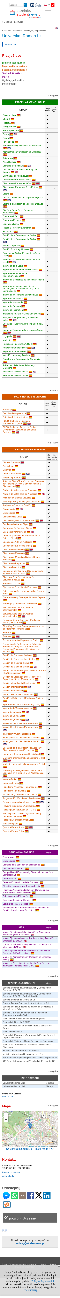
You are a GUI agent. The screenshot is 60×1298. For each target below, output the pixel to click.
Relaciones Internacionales (15, 371)
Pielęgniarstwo (9, 126)
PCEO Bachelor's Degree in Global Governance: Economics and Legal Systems (19, 429)
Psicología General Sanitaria (16, 819)
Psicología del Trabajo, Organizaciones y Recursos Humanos (22, 814)
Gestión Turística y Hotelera (16, 249)
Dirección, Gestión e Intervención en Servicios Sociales (20, 578)
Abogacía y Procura (12, 477)
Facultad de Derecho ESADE (16, 1022)
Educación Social (11, 224)
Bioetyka (7, 470)
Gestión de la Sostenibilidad (16, 663)
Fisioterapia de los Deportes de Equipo (21, 640)
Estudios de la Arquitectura (15, 417)
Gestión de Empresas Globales (17, 655)
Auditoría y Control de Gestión (17, 505)
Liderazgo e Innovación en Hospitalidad (21, 754)
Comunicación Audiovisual (15, 176)
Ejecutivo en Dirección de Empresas (20, 587)
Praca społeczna (11, 130)
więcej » (49, 853)
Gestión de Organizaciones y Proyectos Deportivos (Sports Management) (22, 677)
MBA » (5, 77)
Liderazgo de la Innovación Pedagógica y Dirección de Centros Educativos (22, 749)
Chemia (6, 119)
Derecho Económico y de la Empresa (21, 882)
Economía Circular (11, 583)
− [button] (6, 1119)
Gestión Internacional (13, 687)
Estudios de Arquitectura (14, 413)
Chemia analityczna (12, 473)
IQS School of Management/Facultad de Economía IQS (29, 1061)
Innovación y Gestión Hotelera (17, 734)
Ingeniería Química (12, 306)
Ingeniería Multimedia (13, 302)
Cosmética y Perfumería (14, 532)
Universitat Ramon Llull (14, 1083)
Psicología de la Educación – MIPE (19, 809)
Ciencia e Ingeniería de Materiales (19, 520)
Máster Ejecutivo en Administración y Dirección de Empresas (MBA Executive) (26, 933)
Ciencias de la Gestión (14, 868)
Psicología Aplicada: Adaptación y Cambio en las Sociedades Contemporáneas (26, 891)
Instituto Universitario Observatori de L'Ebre (23, 1054)
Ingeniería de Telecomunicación (17, 708)
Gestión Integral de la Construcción (19, 683)
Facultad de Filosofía (12, 1031)
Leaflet (31, 1146)
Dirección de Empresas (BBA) (17, 179)
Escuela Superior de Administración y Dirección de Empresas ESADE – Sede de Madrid (27, 994)
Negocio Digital (10, 779)
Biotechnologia (9, 115)
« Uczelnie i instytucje (12, 22)
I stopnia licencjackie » (14, 63)
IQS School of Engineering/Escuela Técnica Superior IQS (30, 1057)
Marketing (7, 340)
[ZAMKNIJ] (30, 1290)
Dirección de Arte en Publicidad (17, 542)
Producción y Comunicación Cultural (20, 794)
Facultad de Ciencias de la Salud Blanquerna (24, 1018)
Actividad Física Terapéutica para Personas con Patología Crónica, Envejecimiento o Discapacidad (23, 483)
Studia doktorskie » (12, 73)
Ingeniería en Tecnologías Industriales (20, 294)
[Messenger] (6, 1198)
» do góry (53, 95)
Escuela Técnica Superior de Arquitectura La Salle (26, 1003)
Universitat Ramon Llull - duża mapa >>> (30, 1148)
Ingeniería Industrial (12, 712)
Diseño (6, 193)
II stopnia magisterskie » (14, 70)
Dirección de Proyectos (14, 563)
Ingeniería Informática (13, 298)
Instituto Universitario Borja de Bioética (21, 1050)
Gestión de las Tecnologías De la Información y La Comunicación (24, 671)
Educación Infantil (11, 216)
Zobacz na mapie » (11, 1172)
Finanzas (7, 632)
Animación (8, 158)
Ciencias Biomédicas (13, 165)
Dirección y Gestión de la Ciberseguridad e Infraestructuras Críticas (23, 572)
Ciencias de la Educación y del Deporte (21, 864)
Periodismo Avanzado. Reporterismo (20, 787)
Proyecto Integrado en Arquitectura (19, 802)
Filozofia (6, 123)
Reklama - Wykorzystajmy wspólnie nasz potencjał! (19, 1264)
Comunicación (10, 878)
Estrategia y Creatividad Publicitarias (20, 603)
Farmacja (7, 409)
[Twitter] (38, 1197)
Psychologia (8, 142)
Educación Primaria (12, 220)
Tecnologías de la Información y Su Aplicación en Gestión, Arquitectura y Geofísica (26, 908)
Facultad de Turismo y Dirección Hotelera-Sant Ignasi (28, 1041)
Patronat (53, 1264)
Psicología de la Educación (16, 896)
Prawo (6, 134)
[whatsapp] (14, 1198)
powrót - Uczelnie (20, 1217)
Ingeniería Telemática (13, 310)
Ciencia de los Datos (12, 516)
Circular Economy (11, 462)
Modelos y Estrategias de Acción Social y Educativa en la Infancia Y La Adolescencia (23, 771)
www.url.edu (10, 44)
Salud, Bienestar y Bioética (16, 904)
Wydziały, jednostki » (13, 80)
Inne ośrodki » (9, 84)
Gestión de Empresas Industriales (19, 659)
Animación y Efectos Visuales (17, 497)
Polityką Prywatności (42, 1281)
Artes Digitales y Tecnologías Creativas (21, 501)
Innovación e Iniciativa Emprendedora (20, 723)
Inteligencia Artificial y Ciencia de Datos (21, 313)
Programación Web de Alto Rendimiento (21, 798)
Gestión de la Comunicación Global (19, 235)
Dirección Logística (12, 567)
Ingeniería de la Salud (13, 266)
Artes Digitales (9, 162)
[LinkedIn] (47, 1198)
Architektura (8, 466)
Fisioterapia (8, 231)
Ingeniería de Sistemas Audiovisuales (20, 269)
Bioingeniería (9, 509)
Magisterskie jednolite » (14, 66)
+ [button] (6, 1115)
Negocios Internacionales (15, 347)
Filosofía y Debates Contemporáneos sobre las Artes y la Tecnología (23, 627)
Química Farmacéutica (13, 827)
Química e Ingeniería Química (17, 900)
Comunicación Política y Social (17, 528)
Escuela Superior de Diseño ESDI (19, 999)
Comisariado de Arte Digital (15, 524)
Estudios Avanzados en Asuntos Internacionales (18, 608)
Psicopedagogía (10, 823)
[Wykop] (7, 1207)
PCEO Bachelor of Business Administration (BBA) (16, 422)
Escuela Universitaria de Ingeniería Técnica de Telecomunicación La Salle (25, 1013)
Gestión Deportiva (11, 245)
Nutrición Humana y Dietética (16, 355)
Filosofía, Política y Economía (17, 227)
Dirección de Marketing (14, 549)
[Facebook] (30, 1198)
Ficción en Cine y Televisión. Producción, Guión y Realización (22, 621)
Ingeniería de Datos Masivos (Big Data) (21, 704)
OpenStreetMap (42, 1146)
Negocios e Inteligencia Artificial (17, 344)
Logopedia (7, 336)
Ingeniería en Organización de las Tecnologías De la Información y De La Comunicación (21, 288)
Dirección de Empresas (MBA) (17, 545)
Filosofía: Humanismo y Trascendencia (21, 886)
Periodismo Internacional (14, 790)
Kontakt (43, 1264)
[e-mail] (22, 1198)
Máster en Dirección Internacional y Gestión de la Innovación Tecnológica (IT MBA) (26, 964)
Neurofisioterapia (11, 783)
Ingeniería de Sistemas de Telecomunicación (15, 274)
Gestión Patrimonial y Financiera (18, 694)
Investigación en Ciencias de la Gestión (21, 737)
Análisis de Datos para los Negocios (20, 490)
